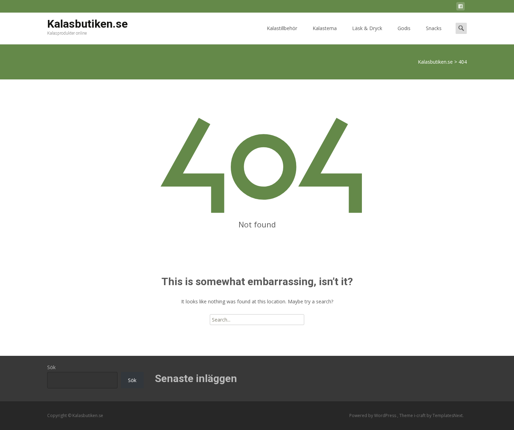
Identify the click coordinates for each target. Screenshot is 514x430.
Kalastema (325, 28)
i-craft (420, 415)
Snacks (434, 28)
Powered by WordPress (373, 415)
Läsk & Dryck (367, 28)
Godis (404, 28)
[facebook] (460, 7)
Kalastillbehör (282, 28)
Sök (51, 367)
